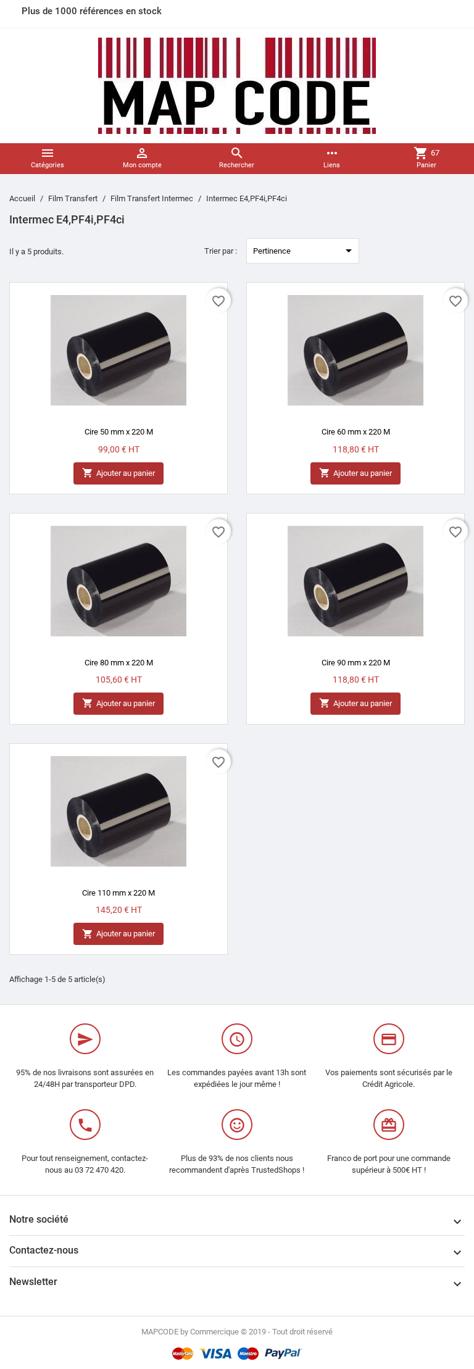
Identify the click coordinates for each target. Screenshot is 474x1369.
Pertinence (304, 250)
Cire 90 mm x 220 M (356, 662)
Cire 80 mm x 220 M (119, 662)
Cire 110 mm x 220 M (118, 892)
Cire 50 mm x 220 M (119, 431)
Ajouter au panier (118, 472)
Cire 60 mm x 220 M (356, 431)
